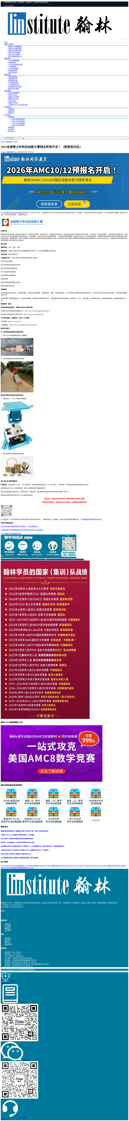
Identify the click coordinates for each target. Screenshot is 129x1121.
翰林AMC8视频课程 (15, 46)
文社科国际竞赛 (13, 84)
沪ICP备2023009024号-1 (27, 969)
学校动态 (11, 109)
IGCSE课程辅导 (13, 68)
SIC (28, 868)
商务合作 (11, 131)
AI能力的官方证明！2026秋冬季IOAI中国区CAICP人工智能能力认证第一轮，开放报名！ (25, 850)
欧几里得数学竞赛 (36, 866)
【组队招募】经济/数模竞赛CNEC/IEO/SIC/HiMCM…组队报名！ (22, 530)
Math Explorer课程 (14, 54)
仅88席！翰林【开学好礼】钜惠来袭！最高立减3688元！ (16, 854)
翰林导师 (11, 127)
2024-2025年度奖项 (18, 121)
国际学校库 (8, 944)
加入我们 (11, 129)
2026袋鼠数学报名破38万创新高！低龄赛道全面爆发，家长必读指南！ (20, 857)
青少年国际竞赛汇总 (15, 56)
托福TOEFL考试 (13, 97)
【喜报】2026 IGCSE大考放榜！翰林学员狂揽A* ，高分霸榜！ (18, 834)
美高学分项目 (12, 72)
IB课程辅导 (12, 62)
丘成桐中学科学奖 (113, 866)
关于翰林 (8, 930)
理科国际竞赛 (12, 78)
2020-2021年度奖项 (18, 125)
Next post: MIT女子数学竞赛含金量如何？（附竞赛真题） (65, 559)
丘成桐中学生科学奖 (15, 86)
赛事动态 (11, 111)
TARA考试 (11, 101)
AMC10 (7, 866)
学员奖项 (11, 117)
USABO (64, 866)
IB (90, 866)
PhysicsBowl (95, 866)
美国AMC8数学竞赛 (15, 50)
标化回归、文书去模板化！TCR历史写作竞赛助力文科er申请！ (18, 842)
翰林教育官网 (88, 519)
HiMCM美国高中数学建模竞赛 (16, 868)
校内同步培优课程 (14, 52)
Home (2, 142)
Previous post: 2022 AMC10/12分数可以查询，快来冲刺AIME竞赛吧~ (23, 559)
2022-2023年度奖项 (18, 123)
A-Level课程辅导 (13, 60)
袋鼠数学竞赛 (56, 866)
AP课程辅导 (12, 66)
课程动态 (11, 113)
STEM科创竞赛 (13, 82)
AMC (3, 866)
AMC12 (82, 866)
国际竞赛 (8, 74)
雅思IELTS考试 (13, 99)
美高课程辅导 (12, 70)
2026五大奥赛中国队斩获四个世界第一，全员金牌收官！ (20, 526)
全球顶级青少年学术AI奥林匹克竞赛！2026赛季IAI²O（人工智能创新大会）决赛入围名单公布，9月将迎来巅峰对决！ (33, 846)
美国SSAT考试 (13, 103)
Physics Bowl (47, 866)
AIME (87, 866)
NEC (105, 866)
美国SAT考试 (12, 95)
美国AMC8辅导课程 (15, 48)
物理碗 (19, 866)
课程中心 (8, 942)
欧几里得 (122, 866)
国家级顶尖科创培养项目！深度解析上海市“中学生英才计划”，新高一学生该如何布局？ (25, 831)
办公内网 (8, 926)
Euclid (32, 868)
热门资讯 (8, 106)
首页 (6, 42)
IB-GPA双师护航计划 (15, 64)
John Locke (70, 866)
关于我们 (8, 115)
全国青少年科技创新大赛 (12, 212)
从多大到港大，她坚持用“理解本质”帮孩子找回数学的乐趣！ (17, 838)
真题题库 (8, 924)
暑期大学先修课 (13, 88)
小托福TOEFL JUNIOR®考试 (18, 104)
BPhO (101, 866)
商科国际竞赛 (12, 80)
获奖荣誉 (8, 938)
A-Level (27, 866)
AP (15, 866)
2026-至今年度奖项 (18, 119)
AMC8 (12, 866)
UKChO (3, 868)
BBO (23, 866)
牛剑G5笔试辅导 (13, 93)
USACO (77, 866)
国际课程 (8, 58)
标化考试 (8, 90)
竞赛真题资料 (12, 76)
